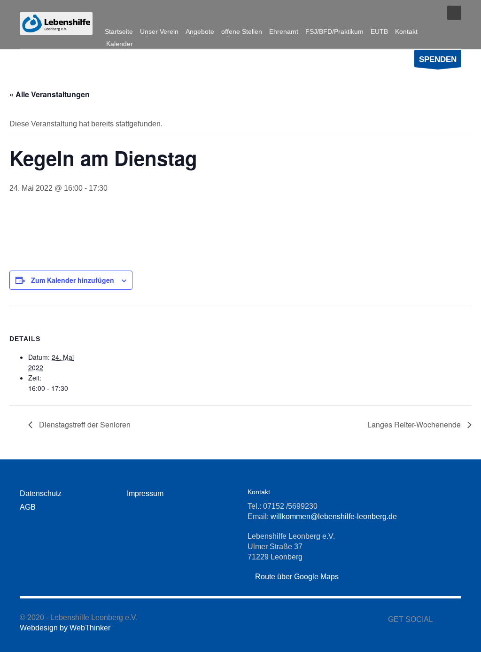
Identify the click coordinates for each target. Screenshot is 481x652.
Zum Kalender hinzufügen (72, 280)
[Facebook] (417, 13)
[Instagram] (431, 13)
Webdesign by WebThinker (65, 628)
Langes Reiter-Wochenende (415, 424)
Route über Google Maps (296, 577)
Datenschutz (41, 493)
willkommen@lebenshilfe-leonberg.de (334, 516)
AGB (28, 507)
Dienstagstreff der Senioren (84, 424)
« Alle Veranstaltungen (49, 94)
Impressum (145, 493)
